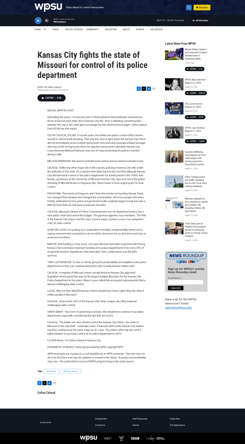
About (126, 29)
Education (111, 29)
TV (45, 29)
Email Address (175, 278)
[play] (38, 20)
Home (38, 29)
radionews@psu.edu (178, 307)
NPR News (51, 371)
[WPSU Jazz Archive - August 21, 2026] (174, 132)
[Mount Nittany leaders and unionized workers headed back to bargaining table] (174, 54)
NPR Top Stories (70, 371)
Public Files (175, 419)
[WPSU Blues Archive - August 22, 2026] (174, 84)
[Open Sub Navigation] (48, 29)
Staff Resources (140, 419)
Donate (203, 7)
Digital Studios (74, 29)
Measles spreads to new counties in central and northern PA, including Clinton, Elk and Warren (196, 205)
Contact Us (100, 425)
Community (92, 29)
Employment (101, 419)
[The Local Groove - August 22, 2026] (174, 108)
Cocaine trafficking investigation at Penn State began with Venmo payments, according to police (195, 158)
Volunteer (156, 29)
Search (136, 425)
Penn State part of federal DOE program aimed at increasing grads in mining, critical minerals (196, 229)
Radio (55, 29)
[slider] (51, 20)
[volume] (46, 20)
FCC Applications (177, 425)
